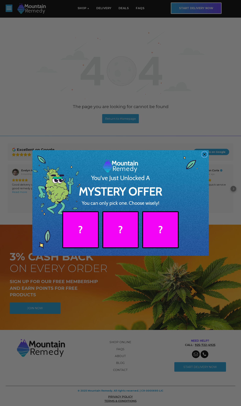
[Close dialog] (204, 154)
